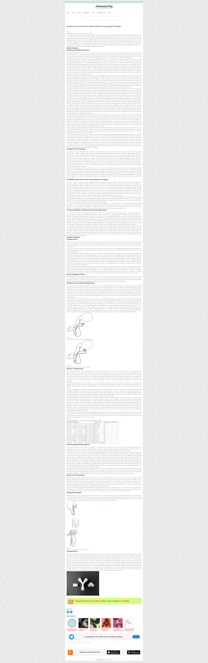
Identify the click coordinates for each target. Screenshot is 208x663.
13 (73, 79)
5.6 (129, 563)
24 (91, 132)
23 (89, 132)
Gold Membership (101, 12)
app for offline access (104, 659)
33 (75, 198)
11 (111, 69)
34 (93, 198)
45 (83, 235)
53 (87, 311)
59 (122, 460)
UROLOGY (82, 642)
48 (119, 255)
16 (98, 83)
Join (136, 636)
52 (94, 303)
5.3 (94, 305)
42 (78, 227)
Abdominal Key (104, 6)
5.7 (136, 567)
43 (91, 229)
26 (130, 155)
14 (75, 79)
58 (134, 311)
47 (107, 250)
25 (128, 155)
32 (72, 177)
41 (95, 222)
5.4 (101, 500)
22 (136, 119)
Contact (109, 12)
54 (94, 311)
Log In (73, 12)
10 (130, 62)
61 (97, 466)
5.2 (140, 298)
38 (100, 217)
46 (71, 246)
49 (82, 269)
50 (111, 271)
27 (109, 156)
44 (83, 232)
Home (68, 12)
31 (105, 173)
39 (79, 219)
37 (106, 201)
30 (103, 173)
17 (105, 85)
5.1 (95, 413)
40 (123, 219)
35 (107, 198)
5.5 (87, 559)
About (93, 12)
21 (114, 118)
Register (79, 12)
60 (79, 463)
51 (111, 302)
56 (125, 311)
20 (138, 98)
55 (105, 311)
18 (101, 93)
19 (114, 95)
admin (78, 642)
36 (121, 198)
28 (138, 159)
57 (132, 311)
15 (94, 82)
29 (103, 171)
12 (108, 70)
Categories (86, 12)
